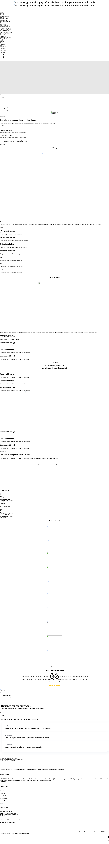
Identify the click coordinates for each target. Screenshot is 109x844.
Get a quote (3, 781)
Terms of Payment (94, 831)
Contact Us (3, 800)
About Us (2, 791)
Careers (2, 803)
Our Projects (3, 793)
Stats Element (104, 831)
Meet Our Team (4, 795)
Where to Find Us (83, 831)
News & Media (3, 798)
